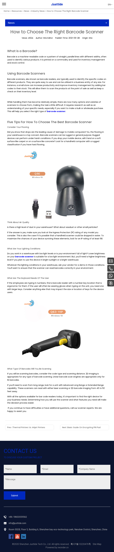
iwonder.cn (63, 547)
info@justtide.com (17, 523)
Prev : (26, 427)
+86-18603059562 (18, 517)
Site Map (97, 544)
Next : (81, 427)
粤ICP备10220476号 (81, 544)
